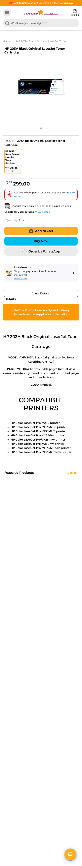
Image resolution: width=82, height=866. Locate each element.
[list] (41, 162)
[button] (41, 143)
